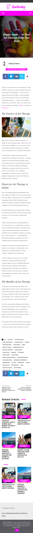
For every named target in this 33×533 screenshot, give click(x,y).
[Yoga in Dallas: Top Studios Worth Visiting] (24, 411)
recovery (14, 362)
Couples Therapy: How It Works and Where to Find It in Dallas (8, 424)
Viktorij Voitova (14, 63)
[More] (27, 76)
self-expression (15, 365)
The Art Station (17, 367)
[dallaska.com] (16, 6)
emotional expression (8, 349)
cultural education (7, 344)
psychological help (7, 359)
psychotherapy (6, 362)
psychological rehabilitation (20, 359)
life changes (21, 352)
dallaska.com (5, 108)
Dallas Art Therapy (7, 347)
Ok (17, 530)
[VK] (16, 76)
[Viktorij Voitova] (5, 63)
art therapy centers (19, 339)
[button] (3, 13)
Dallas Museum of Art (18, 347)
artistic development (7, 342)
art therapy (10, 339)
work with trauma (7, 370)
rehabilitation (21, 362)
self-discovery (6, 365)
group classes (6, 352)
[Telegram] (11, 76)
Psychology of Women (16, 69)
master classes (6, 354)
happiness (13, 352)
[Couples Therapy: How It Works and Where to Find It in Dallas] (9, 411)
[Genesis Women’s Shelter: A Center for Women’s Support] (9, 440)
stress (21, 365)
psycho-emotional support (9, 357)
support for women (7, 367)
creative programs (18, 342)
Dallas (21, 105)
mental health (15, 354)
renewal (28, 362)
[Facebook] (5, 76)
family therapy (18, 349)
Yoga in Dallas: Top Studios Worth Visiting (23, 422)
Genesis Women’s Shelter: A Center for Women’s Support (24, 389)
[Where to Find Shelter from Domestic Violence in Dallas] (24, 440)
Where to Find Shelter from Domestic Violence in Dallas (8, 389)
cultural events (16, 344)
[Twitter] (22, 76)
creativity (27, 342)
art (5, 339)
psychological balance (22, 357)
